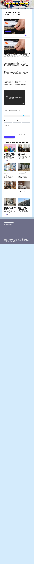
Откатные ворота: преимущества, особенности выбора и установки (23, 172)
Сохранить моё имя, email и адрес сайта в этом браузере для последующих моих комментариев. (16, 134)
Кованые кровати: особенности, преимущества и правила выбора (10, 208)
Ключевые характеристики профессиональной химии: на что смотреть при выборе (9, 154)
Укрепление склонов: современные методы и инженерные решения (22, 208)
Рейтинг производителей (8, 224)
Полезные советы (7, 230)
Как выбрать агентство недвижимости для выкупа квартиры (9, 172)
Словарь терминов (7, 226)
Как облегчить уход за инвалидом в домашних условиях (22, 154)
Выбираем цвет (6, 225)
